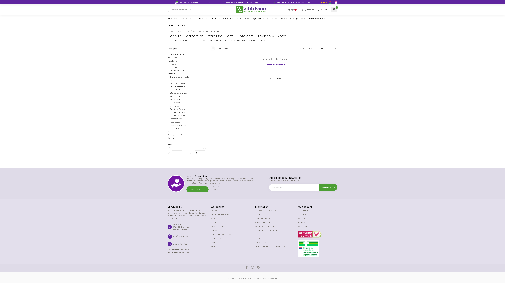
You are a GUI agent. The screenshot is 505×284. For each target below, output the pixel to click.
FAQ (216, 189)
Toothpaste (175, 122)
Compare (302, 214)
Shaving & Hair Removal (178, 135)
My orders (302, 218)
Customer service (197, 189)
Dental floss (175, 80)
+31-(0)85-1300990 (181, 236)
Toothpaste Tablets (178, 125)
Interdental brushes (178, 93)
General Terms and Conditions (267, 230)
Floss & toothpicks (177, 90)
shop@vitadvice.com (182, 244)
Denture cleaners (213, 31)
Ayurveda (257, 18)
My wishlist (302, 226)
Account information (306, 210)
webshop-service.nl (269, 278)
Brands (181, 25)
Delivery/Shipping (262, 222)
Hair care (172, 64)
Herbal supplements (221, 18)
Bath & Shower (174, 58)
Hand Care (172, 67)
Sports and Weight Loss (292, 18)
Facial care (172, 61)
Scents (170, 131)
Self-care (271, 18)
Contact (257, 214)
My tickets (302, 222)
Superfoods (242, 18)
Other (170, 25)
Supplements (200, 18)
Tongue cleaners (177, 112)
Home (170, 31)
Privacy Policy (260, 242)
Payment (258, 238)
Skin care (172, 138)
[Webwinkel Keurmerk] (317, 233)
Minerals (185, 18)
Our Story (258, 234)
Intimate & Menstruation (178, 70)
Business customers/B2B (265, 210)
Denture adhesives (178, 83)
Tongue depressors (178, 115)
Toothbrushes (176, 119)
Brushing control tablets (180, 77)
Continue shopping (274, 64)
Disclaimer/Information (264, 226)
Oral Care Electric (177, 109)
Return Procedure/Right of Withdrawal (270, 246)
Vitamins (172, 18)
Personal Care (316, 18)
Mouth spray (175, 96)
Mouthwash (175, 103)
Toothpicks (174, 128)
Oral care (197, 31)
